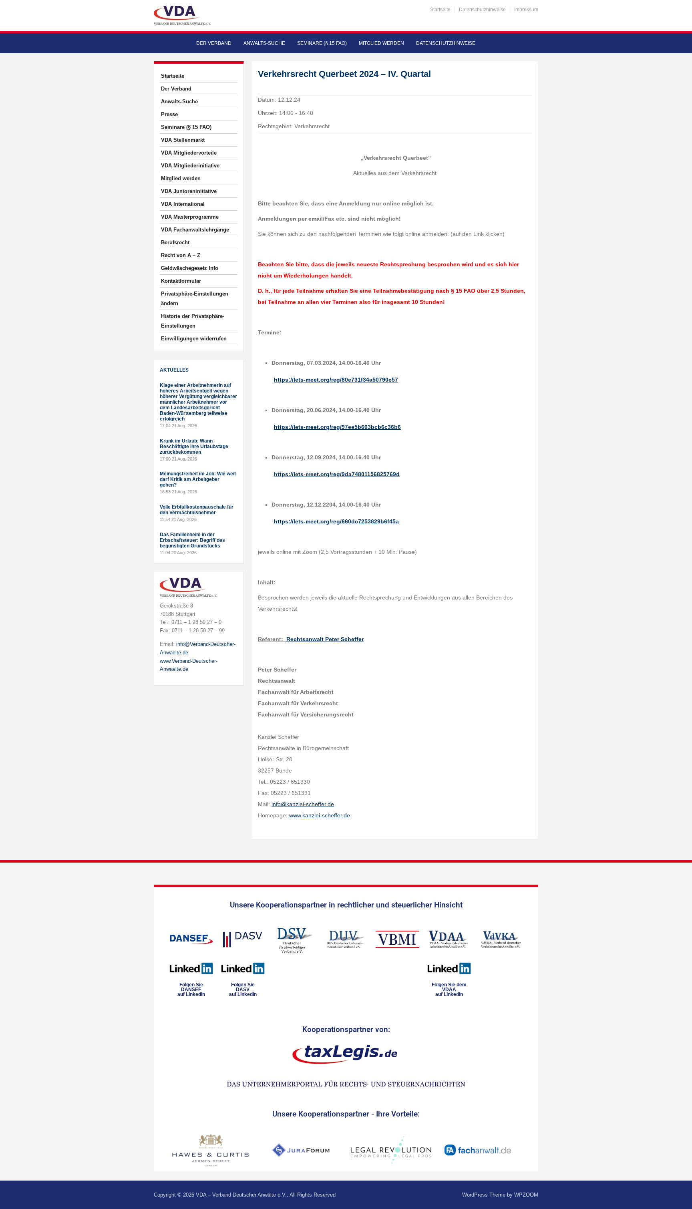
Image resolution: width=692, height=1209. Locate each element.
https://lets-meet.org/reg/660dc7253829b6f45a (336, 521)
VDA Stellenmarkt (183, 140)
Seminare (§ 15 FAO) (322, 43)
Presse (169, 114)
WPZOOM (526, 1195)
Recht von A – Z (180, 255)
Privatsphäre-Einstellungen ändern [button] (194, 298)
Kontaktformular (181, 281)
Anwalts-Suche (264, 43)
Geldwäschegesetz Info (189, 268)
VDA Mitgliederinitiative (190, 166)
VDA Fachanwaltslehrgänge (195, 230)
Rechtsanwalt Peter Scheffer (325, 639)
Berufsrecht (175, 242)
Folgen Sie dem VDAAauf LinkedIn (449, 989)
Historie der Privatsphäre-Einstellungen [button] (192, 321)
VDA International (183, 204)
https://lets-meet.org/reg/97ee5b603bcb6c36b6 (337, 427)
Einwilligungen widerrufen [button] (194, 339)
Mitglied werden (381, 43)
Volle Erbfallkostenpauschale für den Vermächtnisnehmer (196, 509)
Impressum (526, 9)
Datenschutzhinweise (482, 9)
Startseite (440, 9)
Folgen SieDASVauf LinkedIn (243, 989)
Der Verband (213, 43)
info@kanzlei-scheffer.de (303, 804)
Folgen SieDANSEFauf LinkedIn (191, 989)
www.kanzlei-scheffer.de (319, 815)
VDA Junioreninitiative (189, 191)
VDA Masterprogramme (190, 217)
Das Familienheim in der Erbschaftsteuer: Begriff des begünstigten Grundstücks (192, 540)
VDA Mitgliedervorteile (189, 153)
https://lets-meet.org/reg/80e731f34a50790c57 (336, 379)
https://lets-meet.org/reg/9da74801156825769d (337, 474)
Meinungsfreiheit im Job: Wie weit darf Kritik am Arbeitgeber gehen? (198, 479)
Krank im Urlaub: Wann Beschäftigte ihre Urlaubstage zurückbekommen (194, 446)
